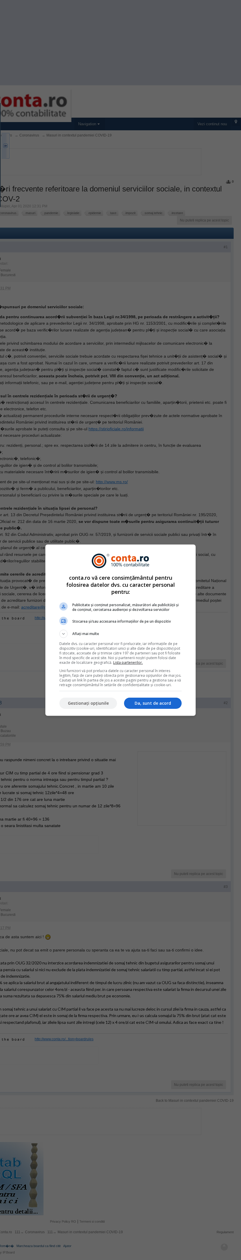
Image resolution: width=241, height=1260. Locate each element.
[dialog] (120, 630)
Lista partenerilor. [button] (128, 662)
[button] (120, 634)
